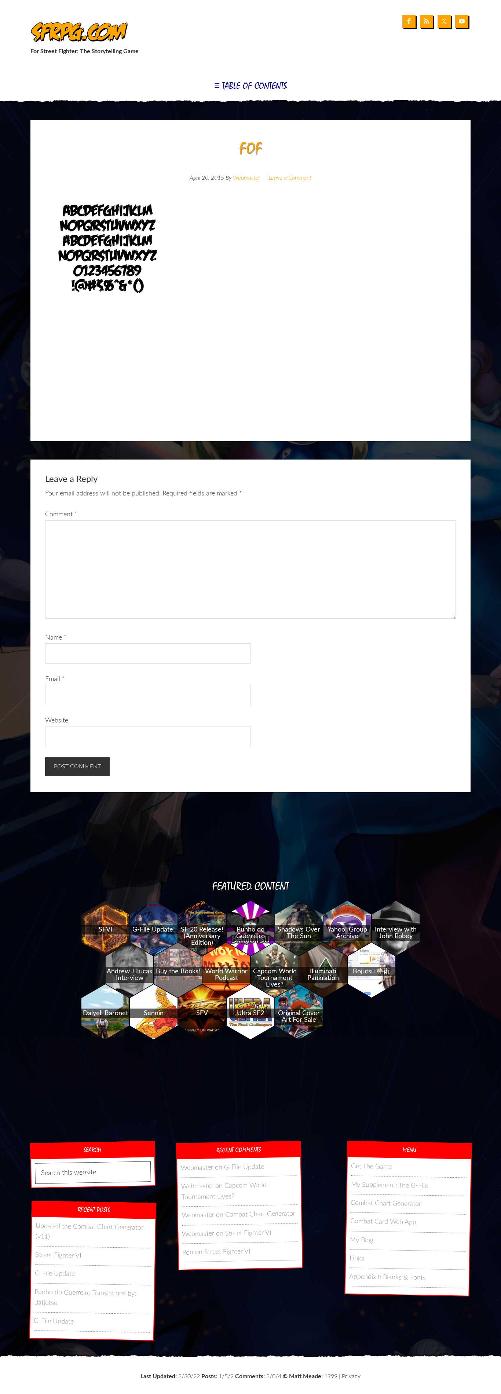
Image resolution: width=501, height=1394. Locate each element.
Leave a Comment (290, 178)
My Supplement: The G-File (389, 1185)
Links (357, 1258)
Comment (61, 514)
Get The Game (371, 1166)
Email (55, 679)
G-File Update (55, 1273)
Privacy (351, 1376)
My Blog (361, 1240)
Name (56, 637)
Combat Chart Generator (260, 1214)
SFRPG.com (77, 32)
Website (56, 720)
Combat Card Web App (383, 1222)
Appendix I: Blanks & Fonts (387, 1278)
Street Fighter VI (58, 1255)
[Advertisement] (250, 382)
